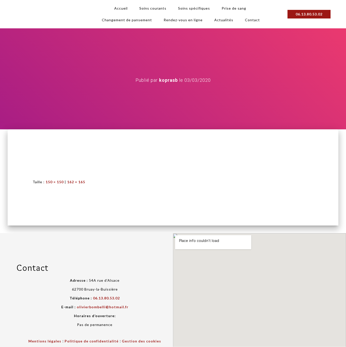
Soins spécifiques (194, 8)
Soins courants (152, 8)
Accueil (121, 8)
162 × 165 (76, 182)
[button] (309, 14)
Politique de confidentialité (92, 341)
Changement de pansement (127, 20)
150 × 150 (55, 182)
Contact (252, 20)
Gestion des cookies (141, 341)
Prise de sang (234, 8)
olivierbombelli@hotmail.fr (102, 307)
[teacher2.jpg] (49, 150)
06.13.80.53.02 (106, 298)
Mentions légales (44, 341)
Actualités (223, 20)
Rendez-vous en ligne (183, 20)
